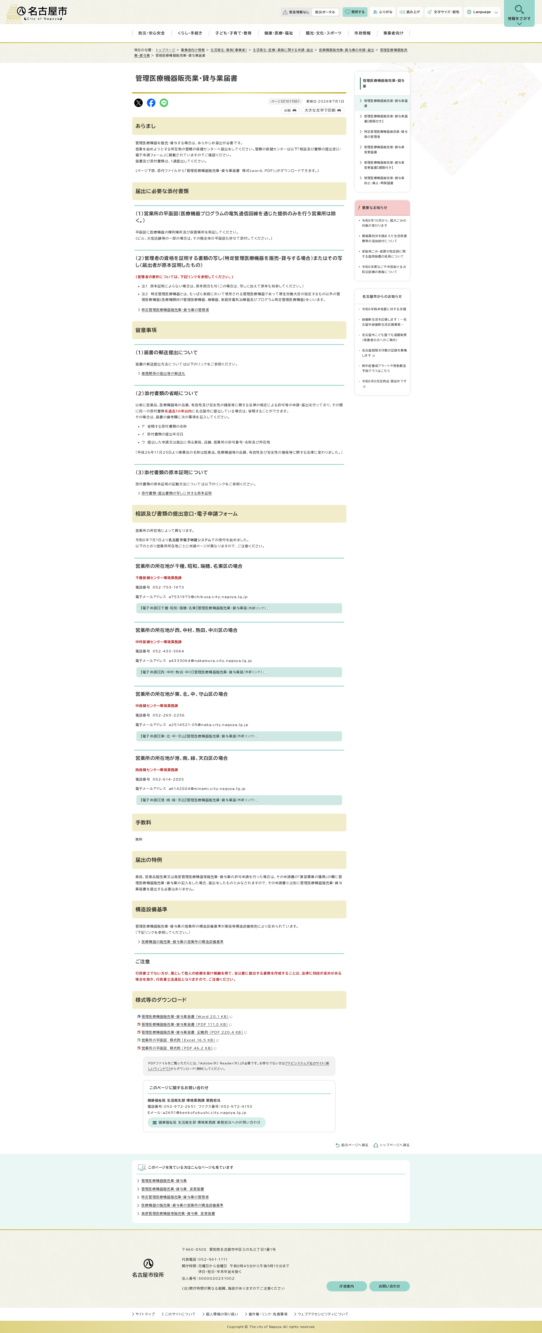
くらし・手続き (190, 33)
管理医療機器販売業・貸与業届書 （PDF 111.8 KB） (185, 1024)
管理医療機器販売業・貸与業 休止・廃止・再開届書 (385, 180)
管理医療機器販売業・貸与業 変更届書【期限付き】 (385, 165)
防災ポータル (325, 12)
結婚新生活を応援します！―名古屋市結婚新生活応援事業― (384, 322)
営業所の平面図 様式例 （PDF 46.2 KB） (177, 1048)
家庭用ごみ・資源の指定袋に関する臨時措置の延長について (384, 254)
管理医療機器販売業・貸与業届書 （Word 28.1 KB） (185, 1016)
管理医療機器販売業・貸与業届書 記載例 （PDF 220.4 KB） (192, 1032)
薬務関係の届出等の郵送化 (163, 373)
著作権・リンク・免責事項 (268, 1314)
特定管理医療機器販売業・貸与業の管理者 (175, 310)
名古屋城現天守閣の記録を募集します (384, 353)
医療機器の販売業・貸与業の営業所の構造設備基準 (183, 941)
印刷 (287, 110)
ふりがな (386, 12)
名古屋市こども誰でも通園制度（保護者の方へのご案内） (384, 337)
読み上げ (413, 12)
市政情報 (362, 33)
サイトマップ (145, 1314)
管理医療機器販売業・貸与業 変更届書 (385, 150)
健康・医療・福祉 (278, 33)
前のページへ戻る (355, 1145)
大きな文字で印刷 (320, 110)
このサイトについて (180, 1314)
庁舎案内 (347, 1286)
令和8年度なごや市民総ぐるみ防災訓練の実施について (384, 269)
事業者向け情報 (193, 50)
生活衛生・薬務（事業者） (228, 50)
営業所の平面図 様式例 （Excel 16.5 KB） (178, 1040)
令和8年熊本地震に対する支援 (384, 309)
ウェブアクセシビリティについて (323, 1314)
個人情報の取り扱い (222, 1314)
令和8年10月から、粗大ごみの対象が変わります (384, 223)
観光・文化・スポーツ (324, 33)
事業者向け (393, 33)
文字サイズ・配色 (446, 12)
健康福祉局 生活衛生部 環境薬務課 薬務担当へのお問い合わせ (210, 1122)
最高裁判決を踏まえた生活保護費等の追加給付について (384, 238)
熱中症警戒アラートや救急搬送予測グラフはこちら (384, 368)
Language (482, 12)
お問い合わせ (390, 1286)
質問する (358, 12)
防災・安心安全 (151, 33)
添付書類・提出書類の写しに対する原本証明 (177, 493)
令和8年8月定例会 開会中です (384, 381)
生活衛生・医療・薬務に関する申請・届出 (283, 50)
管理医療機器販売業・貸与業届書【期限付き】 (386, 119)
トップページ (165, 50)
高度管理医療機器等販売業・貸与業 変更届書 (178, 1213)
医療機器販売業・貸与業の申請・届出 (346, 50)
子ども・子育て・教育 (233, 33)
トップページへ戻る (395, 1145)
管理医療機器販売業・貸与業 (384, 83)
